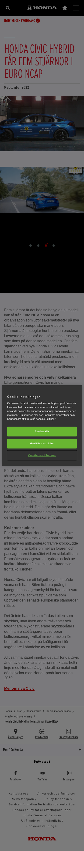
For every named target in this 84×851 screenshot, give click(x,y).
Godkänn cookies (42, 443)
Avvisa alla (42, 431)
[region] (42, 425)
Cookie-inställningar (42, 455)
